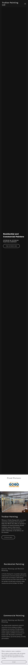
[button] (25, 3)
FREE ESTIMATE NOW (11, 246)
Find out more (8, 537)
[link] (10, 5)
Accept (14, 661)
